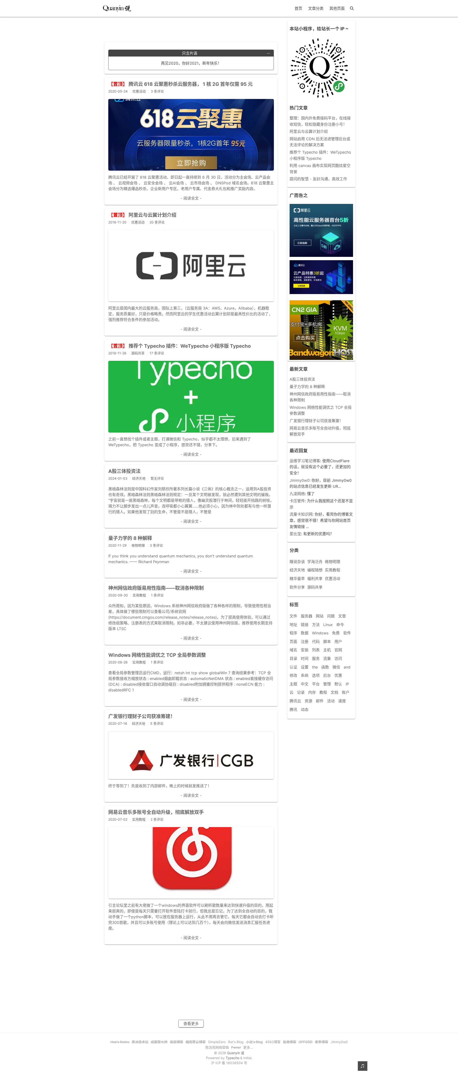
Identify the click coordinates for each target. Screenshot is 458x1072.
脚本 (327, 641)
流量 (327, 658)
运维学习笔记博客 (305, 460)
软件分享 (297, 587)
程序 (293, 633)
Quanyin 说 (235, 1053)
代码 (316, 641)
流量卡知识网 (301, 514)
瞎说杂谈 (297, 561)
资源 (308, 701)
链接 (304, 624)
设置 (304, 667)
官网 (338, 649)
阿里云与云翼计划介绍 (309, 131)
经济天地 (297, 570)
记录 (301, 692)
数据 (304, 633)
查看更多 (191, 1023)
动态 (304, 709)
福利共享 (315, 578)
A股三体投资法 (302, 379)
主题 (293, 684)
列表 (316, 649)
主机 (327, 649)
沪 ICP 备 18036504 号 (229, 1063)
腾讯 (293, 709)
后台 (327, 675)
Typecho (232, 1058)
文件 (293, 616)
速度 (342, 701)
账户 (345, 692)
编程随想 (315, 570)
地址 (293, 624)
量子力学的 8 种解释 (307, 386)
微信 (336, 667)
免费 (336, 633)
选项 (316, 675)
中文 (304, 684)
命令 (340, 624)
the (315, 667)
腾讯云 (295, 701)
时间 (304, 658)
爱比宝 (295, 533)
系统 (304, 675)
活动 (331, 701)
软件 (347, 633)
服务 (316, 658)
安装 (304, 649)
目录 (293, 658)
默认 (338, 684)
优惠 (338, 675)
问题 (331, 616)
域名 (293, 649)
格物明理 (332, 561)
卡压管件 (297, 500)
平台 (316, 684)
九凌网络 (297, 493)
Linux (328, 624)
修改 (293, 675)
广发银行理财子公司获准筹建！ (316, 420)
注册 (304, 641)
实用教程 (332, 570)
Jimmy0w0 (299, 480)
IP (347, 684)
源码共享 (315, 587)
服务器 (306, 616)
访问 (338, 658)
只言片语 (226, 53)
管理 (327, 684)
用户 (338, 641)
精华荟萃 (297, 578)
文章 (342, 616)
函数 (325, 667)
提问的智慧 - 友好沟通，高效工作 (318, 178)
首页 (298, 8)
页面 (293, 641)
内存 (312, 692)
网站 (319, 616)
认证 (293, 667)
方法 (316, 624)
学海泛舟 (315, 561)
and (347, 667)
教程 (323, 692)
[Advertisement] (191, 27)
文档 (334, 692)
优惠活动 (332, 578)
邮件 (319, 701)
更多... (248, 1047)
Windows (320, 633)
